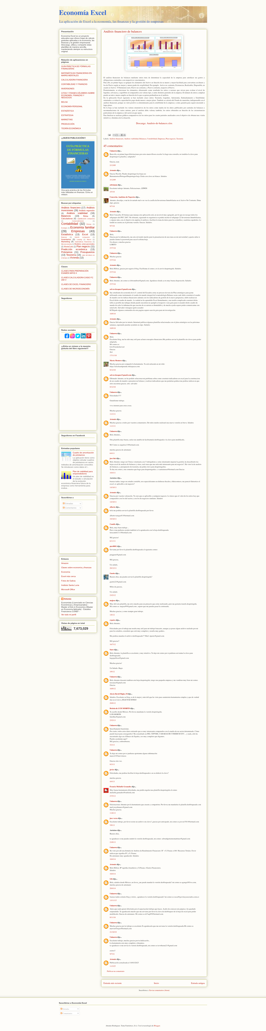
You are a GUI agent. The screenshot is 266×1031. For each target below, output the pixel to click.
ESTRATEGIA (67, 115)
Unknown (113, 150)
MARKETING (67, 119)
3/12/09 (113, 179)
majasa (112, 600)
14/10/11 (113, 487)
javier (112, 769)
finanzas (64, 237)
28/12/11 (113, 568)
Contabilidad (152, 138)
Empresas (161, 138)
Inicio (156, 983)
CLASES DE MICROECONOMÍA (75, 289)
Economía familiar (82, 227)
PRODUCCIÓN (67, 124)
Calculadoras (67, 218)
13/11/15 (113, 900)
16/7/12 (113, 644)
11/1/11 (113, 414)
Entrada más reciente (112, 983)
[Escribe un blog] (116, 135)
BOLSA (64, 102)
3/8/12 (112, 671)
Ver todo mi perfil (68, 614)
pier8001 (113, 546)
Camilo (113, 524)
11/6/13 (113, 813)
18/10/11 (113, 519)
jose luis (113, 458)
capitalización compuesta (86, 218)
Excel (85, 234)
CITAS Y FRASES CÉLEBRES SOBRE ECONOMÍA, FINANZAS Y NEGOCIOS (78, 95)
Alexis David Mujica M (119, 693)
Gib (111, 878)
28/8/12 (113, 703)
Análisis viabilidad (131, 138)
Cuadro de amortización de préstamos (83, 454)
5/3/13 (112, 745)
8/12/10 (113, 370)
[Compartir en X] (119, 135)
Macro (89, 239)
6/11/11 (113, 541)
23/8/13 (113, 842)
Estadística (67, 234)
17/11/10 (113, 355)
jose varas (114, 818)
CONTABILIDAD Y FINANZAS (74, 84)
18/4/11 (113, 472)
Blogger (157, 1025)
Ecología (64, 228)
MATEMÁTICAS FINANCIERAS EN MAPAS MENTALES (76, 74)
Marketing (65, 241)
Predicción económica (74, 249)
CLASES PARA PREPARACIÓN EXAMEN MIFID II (74, 272)
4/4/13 (112, 781)
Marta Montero (116, 360)
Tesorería (179, 138)
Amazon (64, 563)
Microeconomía (66, 244)
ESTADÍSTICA (67, 111)
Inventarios (66, 239)
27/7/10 (113, 248)
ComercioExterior (78, 221)
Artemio (113, 170)
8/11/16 (113, 917)
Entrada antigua (198, 983)
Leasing (79, 239)
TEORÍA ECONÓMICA (71, 128)
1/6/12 (112, 614)
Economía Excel (82, 12)
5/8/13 (112, 825)
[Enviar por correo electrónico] (114, 135)
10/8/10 (113, 313)
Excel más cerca (68, 576)
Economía (65, 572)
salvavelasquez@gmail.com (120, 289)
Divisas (88, 224)
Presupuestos (87, 252)
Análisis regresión (87, 210)
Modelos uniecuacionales (84, 244)
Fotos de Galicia (68, 581)
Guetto (112, 573)
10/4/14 (113, 859)
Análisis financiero (116, 138)
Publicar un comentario (115, 971)
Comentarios (70, 508)
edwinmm (113, 184)
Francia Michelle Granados (120, 786)
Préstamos (66, 252)
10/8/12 (113, 688)
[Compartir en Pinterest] (124, 135)
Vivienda (74, 257)
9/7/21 (112, 954)
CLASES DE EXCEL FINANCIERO (76, 284)
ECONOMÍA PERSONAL (72, 106)
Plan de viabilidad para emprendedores (83, 472)
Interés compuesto (82, 237)
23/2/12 (113, 595)
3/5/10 (112, 191)
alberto (112, 507)
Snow (112, 649)
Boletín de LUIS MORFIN (120, 708)
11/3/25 (113, 966)
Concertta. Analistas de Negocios (122, 197)
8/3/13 (112, 764)
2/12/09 (113, 165)
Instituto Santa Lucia (70, 585)
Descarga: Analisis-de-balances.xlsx (154, 123)
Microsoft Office (68, 589)
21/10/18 (113, 932)
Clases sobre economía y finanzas (76, 567)
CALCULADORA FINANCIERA (74, 80)
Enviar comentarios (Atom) (159, 990)
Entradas (69, 503)
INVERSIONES (67, 88)
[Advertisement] (78, 533)
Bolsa (85, 216)
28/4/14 (113, 888)
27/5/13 (113, 796)
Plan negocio (171, 138)
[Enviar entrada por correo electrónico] (109, 135)
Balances (142, 138)
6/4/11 (112, 453)
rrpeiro (113, 620)
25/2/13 (113, 720)
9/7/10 (112, 206)
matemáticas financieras (83, 242)
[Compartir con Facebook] (122, 135)
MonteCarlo (68, 247)
